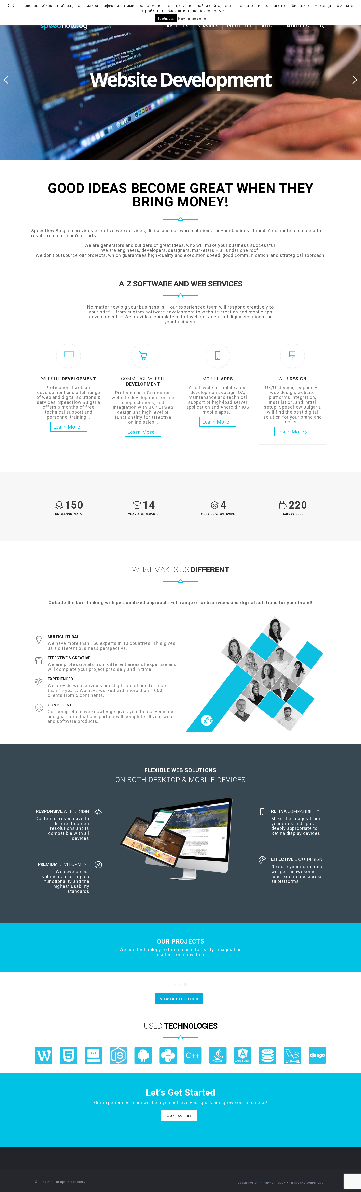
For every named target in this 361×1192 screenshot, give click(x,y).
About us (178, 25)
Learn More (66, 426)
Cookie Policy (248, 1183)
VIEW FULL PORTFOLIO (179, 999)
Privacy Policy (274, 1183)
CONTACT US (179, 1116)
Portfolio (239, 25)
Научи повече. (193, 18)
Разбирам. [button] (166, 18)
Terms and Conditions (307, 1183)
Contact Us (294, 25)
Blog (266, 25)
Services (208, 25)
